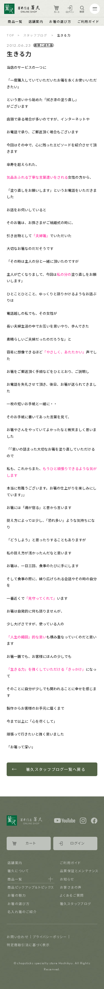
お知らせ (67, 879)
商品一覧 (15, 21)
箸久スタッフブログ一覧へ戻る (55, 769)
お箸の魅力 (16, 895)
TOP (10, 35)
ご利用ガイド (88, 21)
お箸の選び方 (60, 21)
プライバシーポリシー (50, 936)
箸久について (18, 870)
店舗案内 (36, 21)
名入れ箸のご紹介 (22, 911)
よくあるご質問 (72, 895)
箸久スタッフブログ (75, 903)
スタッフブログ (35, 35)
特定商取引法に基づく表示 (28, 944)
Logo (22, 9)
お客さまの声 (71, 887)
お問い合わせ (18, 936)
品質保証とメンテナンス (79, 870)
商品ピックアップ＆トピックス (30, 887)
